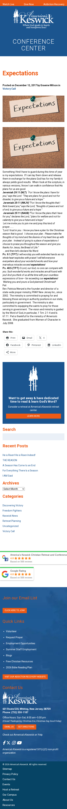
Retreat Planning (12, 521)
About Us (8, 799)
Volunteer (11, 631)
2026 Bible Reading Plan (19, 667)
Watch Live (8, 4)
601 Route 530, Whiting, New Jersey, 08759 (27, 709)
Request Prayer (14, 637)
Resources (9, 805)
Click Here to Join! (15, 610)
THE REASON (10, 460)
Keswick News (10, 515)
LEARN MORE (33, 416)
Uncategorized (11, 526)
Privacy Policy (10, 774)
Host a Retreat (11, 789)
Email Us (9, 727)
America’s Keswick (19, 764)
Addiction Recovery (53, 4)
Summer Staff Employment (21, 649)
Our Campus (10, 794)
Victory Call (9, 88)
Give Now (29, 4)
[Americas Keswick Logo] (33, 19)
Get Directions (26, 727)
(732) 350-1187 (19, 712)
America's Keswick (12, 749)
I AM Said (8, 475)
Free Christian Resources (19, 661)
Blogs (9, 655)
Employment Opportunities (20, 643)
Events (6, 784)
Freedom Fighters (12, 510)
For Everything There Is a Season (20, 470)
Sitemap (7, 768)
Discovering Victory (13, 505)
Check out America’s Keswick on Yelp (23, 734)
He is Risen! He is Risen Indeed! (19, 455)
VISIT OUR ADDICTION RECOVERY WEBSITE (25, 677)
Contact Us (13, 687)
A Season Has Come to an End (19, 465)
